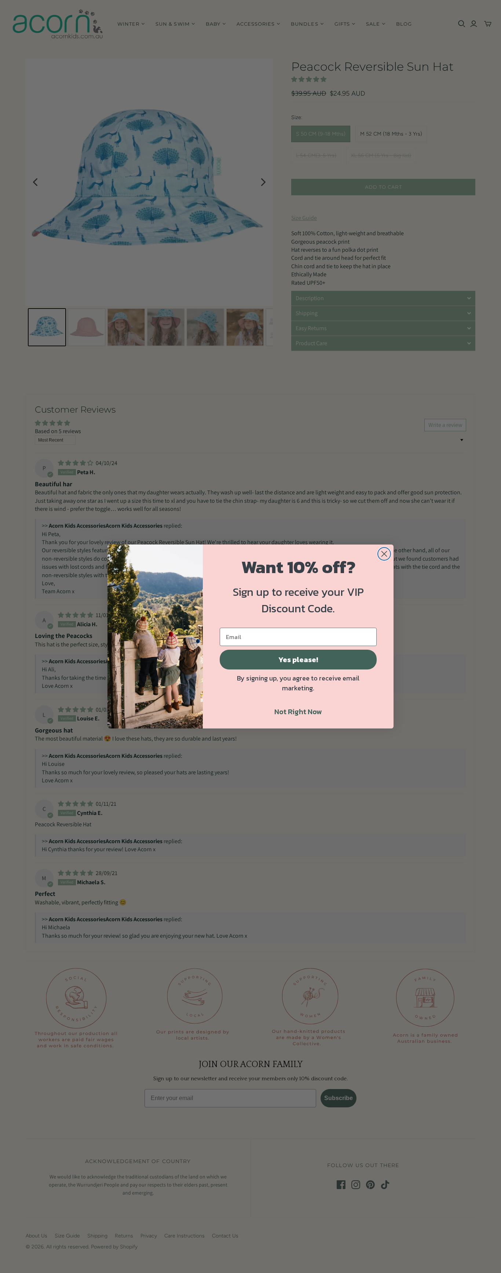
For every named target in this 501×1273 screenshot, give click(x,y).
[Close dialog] (384, 553)
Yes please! (298, 659)
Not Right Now (298, 711)
